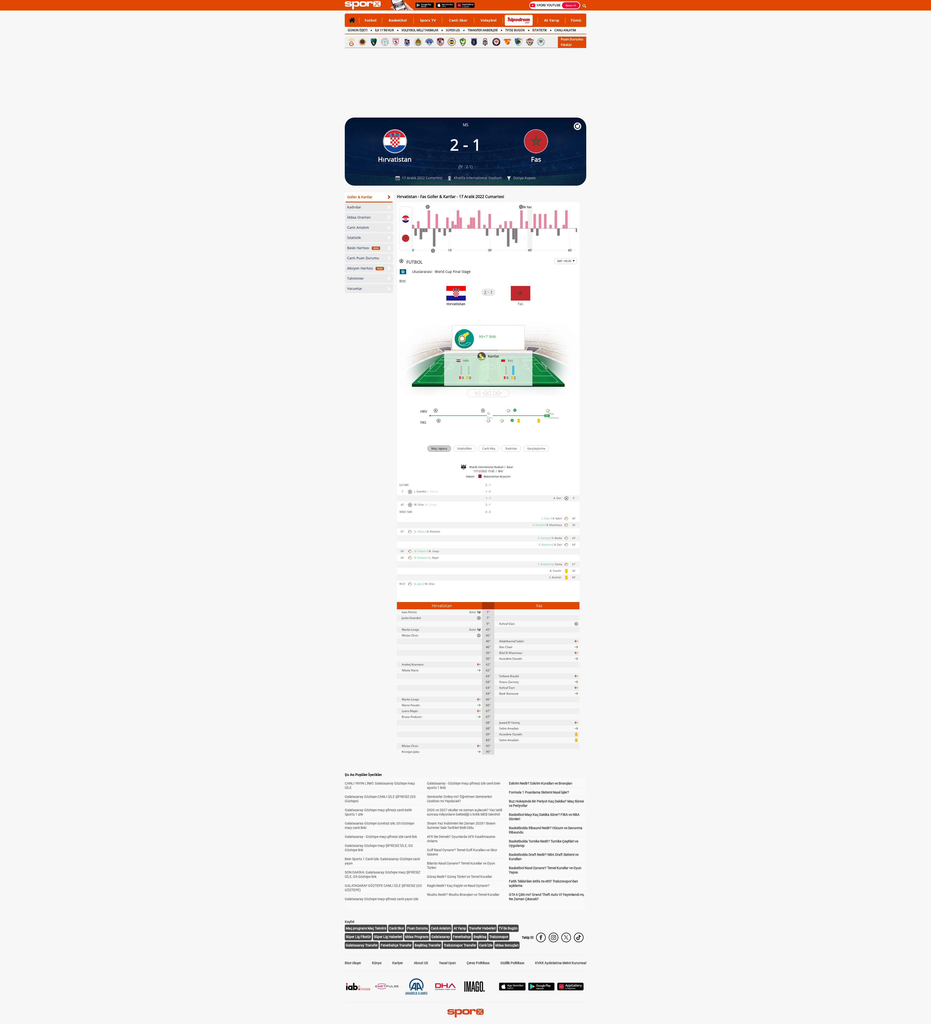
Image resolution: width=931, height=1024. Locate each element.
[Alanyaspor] (418, 42)
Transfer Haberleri (482, 928)
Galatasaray (440, 937)
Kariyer (397, 963)
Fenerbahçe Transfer (396, 945)
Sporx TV (428, 20)
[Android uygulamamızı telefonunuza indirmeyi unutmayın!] (423, 7)
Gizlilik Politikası (512, 963)
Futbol (371, 20)
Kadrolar (354, 207)
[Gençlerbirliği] (362, 42)
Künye (376, 963)
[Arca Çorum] (496, 42)
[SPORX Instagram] (553, 937)
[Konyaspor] (541, 42)
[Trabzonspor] (407, 42)
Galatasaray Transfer (362, 945)
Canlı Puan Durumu (363, 258)
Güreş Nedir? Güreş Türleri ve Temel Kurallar (459, 877)
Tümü (575, 20)
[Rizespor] (385, 42)
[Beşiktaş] (485, 42)
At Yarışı (551, 20)
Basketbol (398, 20)
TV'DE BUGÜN (515, 30)
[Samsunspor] (396, 42)
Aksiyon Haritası (365, 268)
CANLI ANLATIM (565, 30)
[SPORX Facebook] (541, 937)
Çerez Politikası (478, 963)
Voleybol (489, 20)
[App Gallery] (570, 989)
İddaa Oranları (359, 217)
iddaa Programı (416, 937)
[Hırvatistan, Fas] (405, 228)
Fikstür (566, 45)
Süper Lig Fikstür (358, 937)
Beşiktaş (480, 937)
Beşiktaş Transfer (428, 945)
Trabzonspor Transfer (460, 945)
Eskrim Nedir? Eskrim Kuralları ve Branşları (540, 783)
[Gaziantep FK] (440, 42)
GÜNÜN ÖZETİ (357, 30)
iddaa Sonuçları (507, 945)
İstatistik (354, 237)
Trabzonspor (498, 937)
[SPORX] (465, 1013)
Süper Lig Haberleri (388, 937)
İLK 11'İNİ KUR (384, 30)
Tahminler (355, 278)
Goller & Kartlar (359, 197)
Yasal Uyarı (447, 963)
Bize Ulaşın (353, 963)
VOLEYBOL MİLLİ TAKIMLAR (419, 30)
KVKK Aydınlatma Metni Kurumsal (560, 963)
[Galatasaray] (351, 42)
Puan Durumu (572, 39)
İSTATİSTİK (539, 30)
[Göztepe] (507, 42)
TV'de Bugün (508, 928)
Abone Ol (570, 5)
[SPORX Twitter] (566, 937)
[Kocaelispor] (373, 42)
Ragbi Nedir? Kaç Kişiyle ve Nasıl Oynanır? (458, 886)
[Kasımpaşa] (429, 42)
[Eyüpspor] (530, 42)
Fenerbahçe (462, 937)
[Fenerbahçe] (452, 42)
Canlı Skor (458, 20)
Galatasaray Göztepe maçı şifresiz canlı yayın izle (381, 899)
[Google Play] (541, 989)
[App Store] (512, 989)
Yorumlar (354, 288)
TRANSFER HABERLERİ (483, 30)
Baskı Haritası (363, 248)
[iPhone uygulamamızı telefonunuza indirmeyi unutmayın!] (443, 7)
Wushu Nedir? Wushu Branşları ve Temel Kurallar (463, 895)
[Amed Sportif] (463, 42)
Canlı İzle (485, 945)
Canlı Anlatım (358, 227)
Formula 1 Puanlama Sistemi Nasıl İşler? (539, 792)
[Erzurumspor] (518, 42)
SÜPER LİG (453, 30)
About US (421, 963)
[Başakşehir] (474, 42)
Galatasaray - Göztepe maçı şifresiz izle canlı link (381, 837)
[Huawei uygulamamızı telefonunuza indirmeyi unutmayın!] (464, 7)
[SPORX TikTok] (578, 937)
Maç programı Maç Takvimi (366, 928)
